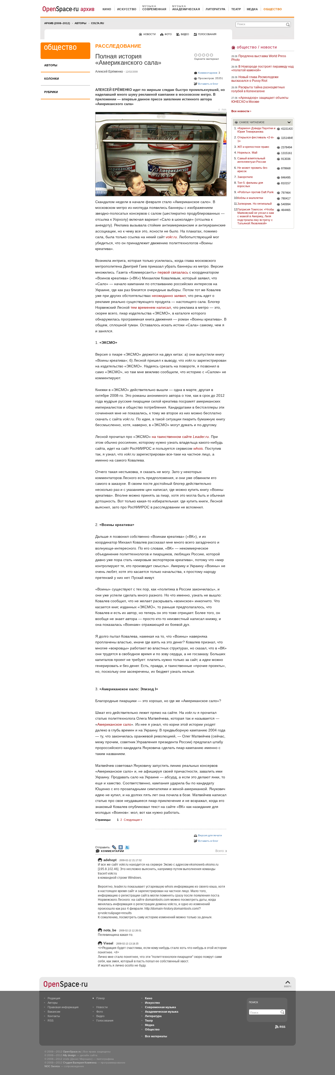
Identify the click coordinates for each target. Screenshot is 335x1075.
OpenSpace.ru (72, 1051)
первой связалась (173, 272)
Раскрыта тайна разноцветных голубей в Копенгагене (258, 89)
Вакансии (54, 1011)
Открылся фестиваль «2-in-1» (255, 139)
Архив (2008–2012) (57, 23)
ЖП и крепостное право (253, 146)
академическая (186, 9)
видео (185, 34)
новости (149, 34)
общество (273, 9)
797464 (286, 192)
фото (168, 34)
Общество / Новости (257, 47)
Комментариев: (208, 72)
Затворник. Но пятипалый (254, 203)
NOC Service (52, 1066)
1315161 (286, 153)
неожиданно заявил (169, 296)
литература (215, 9)
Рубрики (51, 92)
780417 (286, 198)
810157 (286, 183)
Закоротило (245, 176)
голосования (207, 34)
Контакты (54, 1016)
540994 (286, 204)
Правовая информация (63, 1007)
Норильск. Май (247, 152)
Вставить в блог (208, 83)
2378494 (286, 147)
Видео (100, 1016)
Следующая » (133, 819)
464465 (286, 209)
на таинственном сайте (180, 437)
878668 (286, 168)
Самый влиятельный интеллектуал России (251, 160)
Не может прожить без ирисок (252, 169)
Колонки (51, 78)
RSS (50, 1020)
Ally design (69, 1055)
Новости (102, 1007)
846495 (286, 177)
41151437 (287, 128)
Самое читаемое (252, 122)
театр (236, 9)
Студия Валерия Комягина (80, 1062)
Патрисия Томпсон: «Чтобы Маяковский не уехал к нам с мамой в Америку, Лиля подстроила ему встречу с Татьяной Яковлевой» (255, 216)
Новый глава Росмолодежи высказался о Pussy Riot (254, 79)
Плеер (100, 998)
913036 (286, 158)
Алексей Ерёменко (109, 71)
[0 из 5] (196, 55)
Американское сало (114, 724)
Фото (99, 1011)
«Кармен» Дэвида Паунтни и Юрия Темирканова (256, 130)
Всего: (221, 851)
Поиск (253, 1002)
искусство (127, 9)
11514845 (287, 137)
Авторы (80, 23)
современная (154, 9)
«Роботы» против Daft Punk (255, 192)
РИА (224, 109)
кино (107, 9)
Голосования (104, 1020)
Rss (282, 1026)
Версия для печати (210, 835)
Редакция (54, 998)
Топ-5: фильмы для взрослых (250, 184)
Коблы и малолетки (250, 197)
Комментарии (112, 851)
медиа (252, 9)
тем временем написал (151, 307)
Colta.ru (97, 23)
